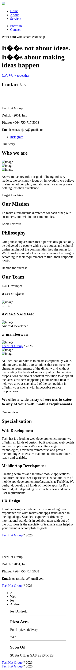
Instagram (16, 137)
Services (15, 18)
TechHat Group (12, 346)
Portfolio (16, 26)
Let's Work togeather (15, 75)
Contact (15, 29)
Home (14, 11)
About (14, 15)
